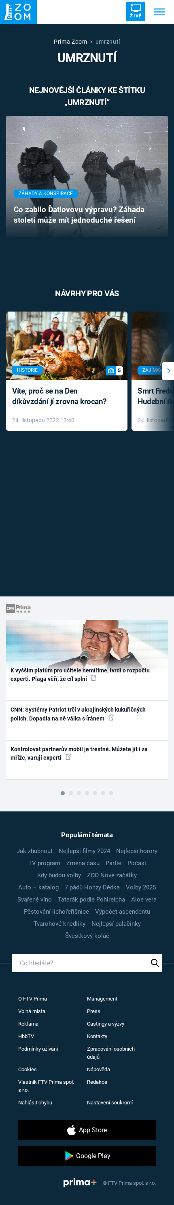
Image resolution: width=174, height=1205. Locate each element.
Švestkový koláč (87, 936)
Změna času (83, 863)
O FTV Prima (32, 999)
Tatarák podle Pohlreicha (91, 899)
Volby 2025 (141, 887)
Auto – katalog (38, 887)
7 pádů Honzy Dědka (92, 887)
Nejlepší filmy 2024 (84, 851)
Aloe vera (144, 899)
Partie (113, 863)
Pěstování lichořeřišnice (56, 911)
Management (102, 999)
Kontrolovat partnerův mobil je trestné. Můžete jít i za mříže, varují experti (79, 753)
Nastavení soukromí (110, 1103)
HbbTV (26, 1036)
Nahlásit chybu (35, 1103)
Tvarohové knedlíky (59, 923)
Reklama (28, 1024)
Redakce (97, 1082)
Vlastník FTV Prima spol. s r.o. (46, 1086)
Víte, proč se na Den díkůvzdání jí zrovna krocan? (59, 396)
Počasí (136, 863)
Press (93, 1011)
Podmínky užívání (38, 1049)
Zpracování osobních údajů (111, 1053)
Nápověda (98, 1069)
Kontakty (97, 1036)
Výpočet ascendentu (122, 911)
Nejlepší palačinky (116, 923)
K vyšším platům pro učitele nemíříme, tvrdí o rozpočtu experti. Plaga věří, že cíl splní (80, 674)
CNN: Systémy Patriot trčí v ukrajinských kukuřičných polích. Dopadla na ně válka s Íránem (78, 713)
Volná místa (31, 1011)
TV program (44, 863)
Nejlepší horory (136, 851)
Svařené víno (34, 899)
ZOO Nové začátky (112, 875)
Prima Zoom (70, 41)
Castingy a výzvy (105, 1024)
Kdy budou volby (59, 875)
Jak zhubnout (35, 851)
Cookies (27, 1069)
